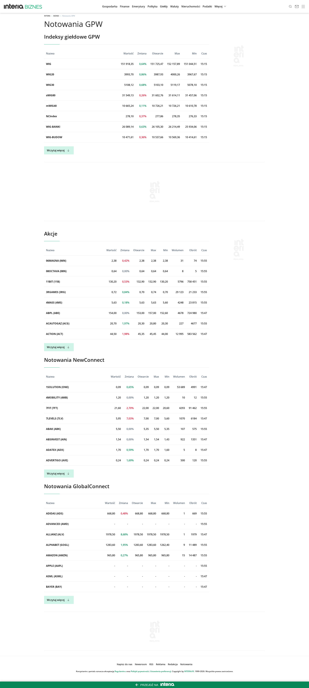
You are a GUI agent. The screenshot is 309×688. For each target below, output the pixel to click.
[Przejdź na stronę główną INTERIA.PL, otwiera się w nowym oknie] (14, 6)
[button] (164, 6)
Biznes (56, 16)
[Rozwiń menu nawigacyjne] (303, 6)
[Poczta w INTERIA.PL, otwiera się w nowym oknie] (297, 6)
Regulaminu (120, 671)
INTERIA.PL (189, 671)
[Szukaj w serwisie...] (290, 6)
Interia (47, 16)
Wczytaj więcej (56, 150)
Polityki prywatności (140, 671)
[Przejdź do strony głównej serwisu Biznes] (33, 6)
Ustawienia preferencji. (161, 671)
